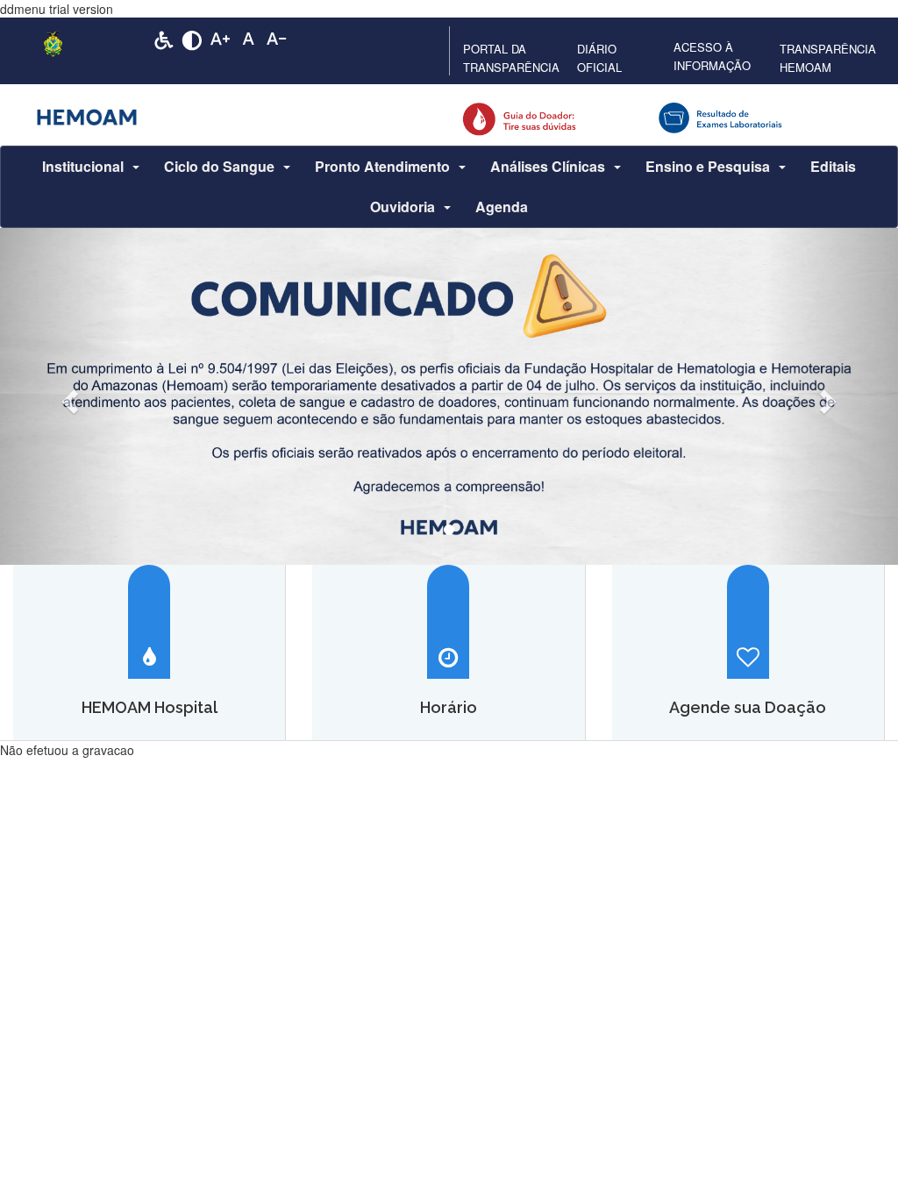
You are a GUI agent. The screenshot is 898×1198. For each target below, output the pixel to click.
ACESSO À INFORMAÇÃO (712, 56)
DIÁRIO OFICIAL (599, 57)
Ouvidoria (402, 206)
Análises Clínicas (547, 166)
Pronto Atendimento (382, 166)
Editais (833, 166)
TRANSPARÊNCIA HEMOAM (828, 57)
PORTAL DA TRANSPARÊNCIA (511, 57)
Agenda (501, 206)
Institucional (83, 166)
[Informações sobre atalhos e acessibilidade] (164, 38)
